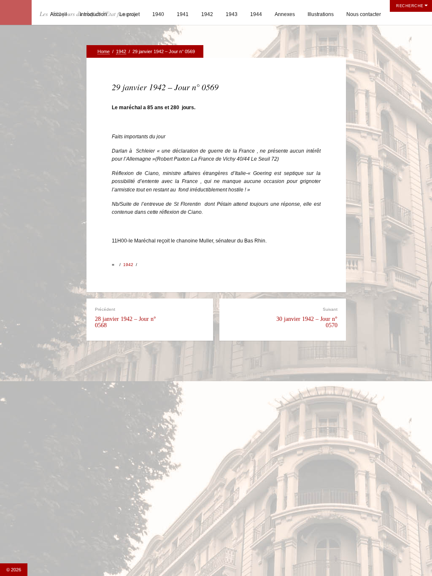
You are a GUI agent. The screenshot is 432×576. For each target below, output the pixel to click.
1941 (183, 14)
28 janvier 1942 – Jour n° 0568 (125, 317)
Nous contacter (363, 14)
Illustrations (321, 14)
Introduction (93, 14)
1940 (158, 14)
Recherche (410, 6)
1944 (256, 14)
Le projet (129, 14)
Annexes (285, 14)
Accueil (58, 14)
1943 (232, 14)
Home (103, 51)
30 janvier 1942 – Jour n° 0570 (307, 317)
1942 (207, 14)
